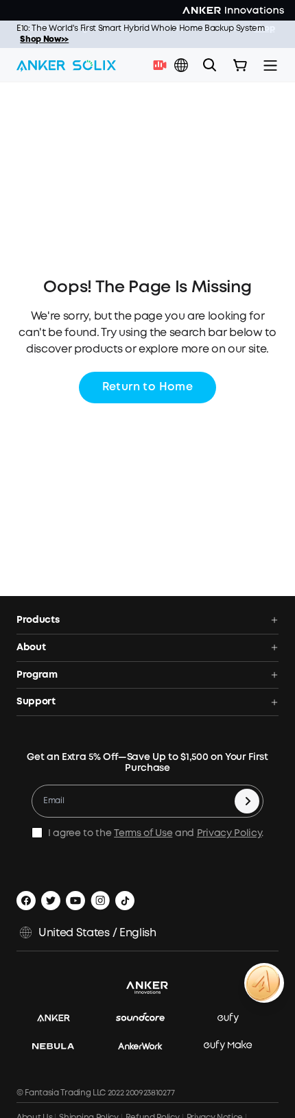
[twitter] (50, 900)
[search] (210, 65)
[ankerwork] (147, 1046)
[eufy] (234, 1019)
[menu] (270, 65)
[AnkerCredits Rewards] (264, 983)
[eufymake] (235, 1046)
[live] (163, 65)
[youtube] (75, 900)
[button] (181, 65)
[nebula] (60, 1046)
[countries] (182, 65)
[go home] (66, 65)
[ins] (100, 900)
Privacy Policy (229, 833)
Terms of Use (143, 833)
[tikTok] (124, 900)
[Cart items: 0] (240, 65)
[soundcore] (147, 1019)
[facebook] (26, 900)
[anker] (60, 1019)
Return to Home (147, 387)
